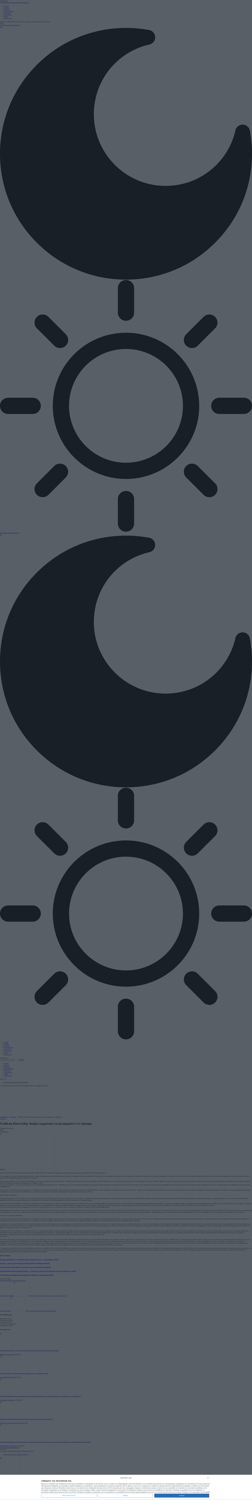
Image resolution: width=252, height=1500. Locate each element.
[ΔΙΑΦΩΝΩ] (208, 1478)
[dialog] (126, 1487)
